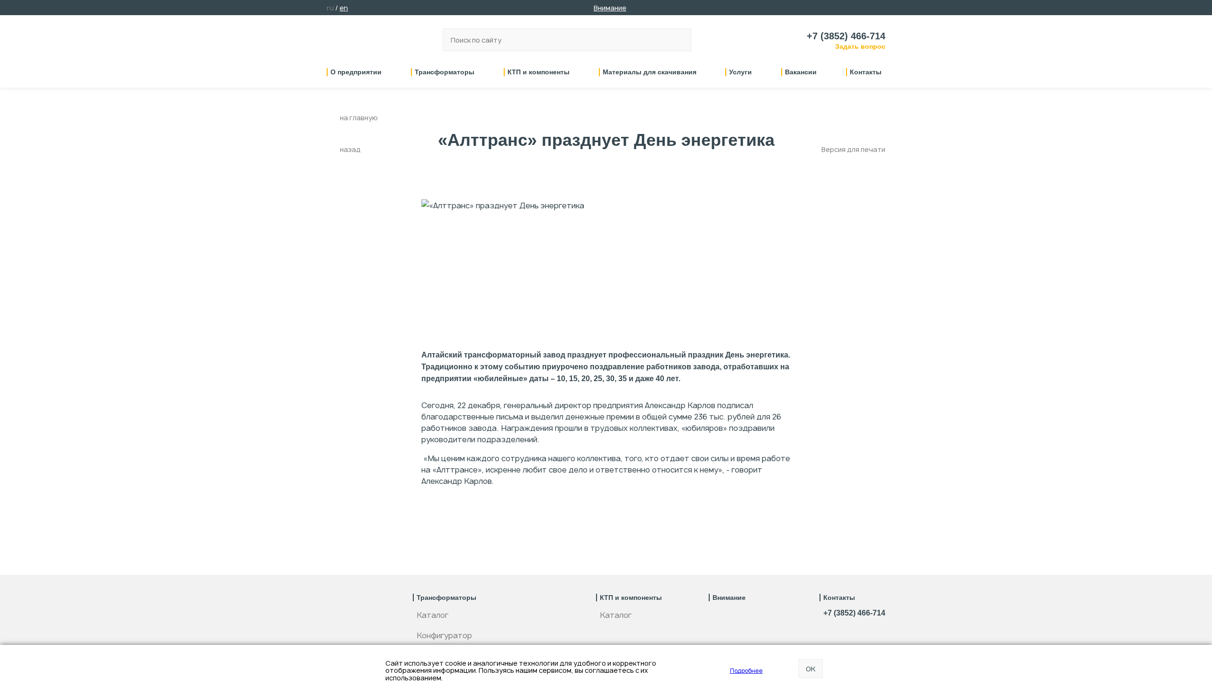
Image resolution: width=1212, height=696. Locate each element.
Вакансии (801, 72)
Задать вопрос (860, 46)
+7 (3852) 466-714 (846, 36)
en (343, 7)
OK (810, 668)
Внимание (610, 7)
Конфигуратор (444, 635)
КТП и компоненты (539, 72)
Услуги (740, 72)
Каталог (432, 615)
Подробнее (746, 671)
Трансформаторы (444, 72)
